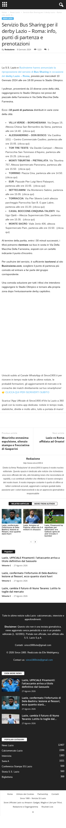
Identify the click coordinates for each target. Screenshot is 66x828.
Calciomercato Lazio (12, 750)
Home (4, 12)
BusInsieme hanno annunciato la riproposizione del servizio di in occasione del (32, 71)
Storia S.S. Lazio (10, 771)
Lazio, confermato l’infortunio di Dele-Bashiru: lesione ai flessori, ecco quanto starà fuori (11, 529)
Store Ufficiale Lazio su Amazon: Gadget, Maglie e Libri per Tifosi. (33, 802)
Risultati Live (47, 806)
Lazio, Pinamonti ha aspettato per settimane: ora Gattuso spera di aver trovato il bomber (54, 530)
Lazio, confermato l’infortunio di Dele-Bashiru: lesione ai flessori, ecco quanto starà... (41, 701)
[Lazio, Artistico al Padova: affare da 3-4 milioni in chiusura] (33, 516)
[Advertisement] (33, 330)
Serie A (5, 761)
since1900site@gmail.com (37, 645)
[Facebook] (5, 58)
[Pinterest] (21, 58)
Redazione (10, 49)
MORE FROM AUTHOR (44, 503)
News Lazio (15, 12)
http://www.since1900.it (33, 463)
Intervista (6, 756)
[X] (13, 58)
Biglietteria (7, 777)
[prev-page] (31, 542)
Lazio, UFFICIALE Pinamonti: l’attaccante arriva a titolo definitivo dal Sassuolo (31, 559)
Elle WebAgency (50, 652)
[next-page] (35, 542)
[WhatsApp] (29, 58)
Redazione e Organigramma (25, 806)
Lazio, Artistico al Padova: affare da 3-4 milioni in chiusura (33, 527)
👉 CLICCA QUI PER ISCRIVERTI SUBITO (25, 392)
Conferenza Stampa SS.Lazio (17, 766)
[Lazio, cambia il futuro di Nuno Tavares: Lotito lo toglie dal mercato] (10, 719)
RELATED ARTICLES (20, 503)
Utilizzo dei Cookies (25, 794)
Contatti (55, 794)
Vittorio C (6, 565)
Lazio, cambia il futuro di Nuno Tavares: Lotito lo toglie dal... (40, 717)
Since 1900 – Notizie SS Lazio (33, 798)
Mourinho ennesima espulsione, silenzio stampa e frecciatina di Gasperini (15, 443)
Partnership (42, 794)
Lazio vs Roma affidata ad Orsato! (51, 439)
